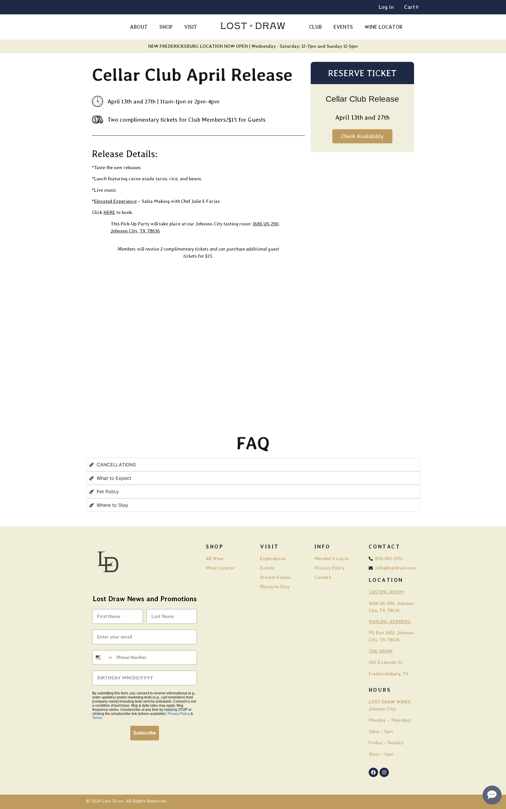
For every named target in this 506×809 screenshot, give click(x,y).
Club (315, 27)
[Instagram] (384, 772)
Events (343, 27)
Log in (386, 7)
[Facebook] (373, 772)
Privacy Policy (178, 714)
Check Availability (362, 136)
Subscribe (144, 732)
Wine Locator (384, 27)
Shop (165, 27)
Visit (190, 27)
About (139, 27)
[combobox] (103, 657)
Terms (97, 718)
